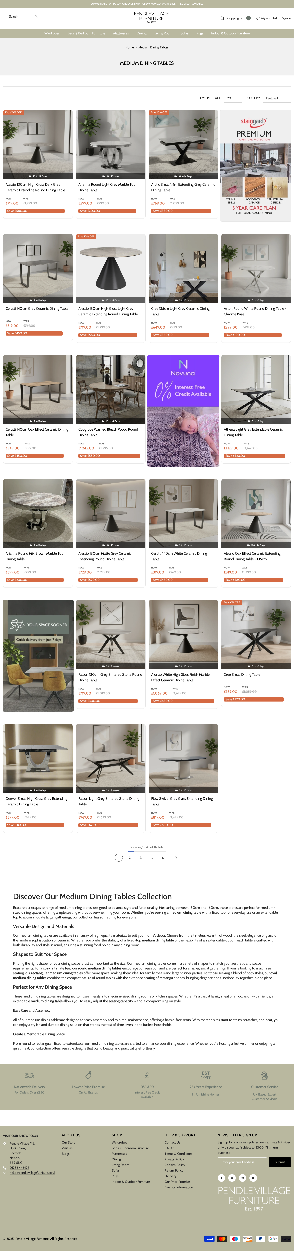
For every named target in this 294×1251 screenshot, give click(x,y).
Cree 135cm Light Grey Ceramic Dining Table (180, 311)
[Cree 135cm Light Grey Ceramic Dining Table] (183, 268)
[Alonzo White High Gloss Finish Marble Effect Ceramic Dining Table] (183, 634)
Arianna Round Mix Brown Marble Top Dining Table (34, 556)
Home (129, 47)
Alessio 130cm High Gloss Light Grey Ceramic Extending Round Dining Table (108, 311)
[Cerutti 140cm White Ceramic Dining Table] (183, 513)
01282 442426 (19, 1168)
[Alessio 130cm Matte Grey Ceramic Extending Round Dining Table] (110, 513)
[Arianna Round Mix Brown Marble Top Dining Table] (38, 513)
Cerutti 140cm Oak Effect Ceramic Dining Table (37, 432)
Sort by (253, 98)
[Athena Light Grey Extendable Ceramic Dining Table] (256, 389)
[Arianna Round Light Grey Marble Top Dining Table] (110, 144)
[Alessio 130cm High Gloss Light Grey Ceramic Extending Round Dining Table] (110, 268)
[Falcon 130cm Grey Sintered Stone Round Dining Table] (110, 634)
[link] (29, 1087)
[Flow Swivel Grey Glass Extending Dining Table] (183, 758)
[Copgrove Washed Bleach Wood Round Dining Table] (110, 389)
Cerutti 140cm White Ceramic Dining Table (179, 556)
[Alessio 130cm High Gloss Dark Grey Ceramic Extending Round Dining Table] (38, 144)
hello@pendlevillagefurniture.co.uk (32, 1173)
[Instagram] (232, 1178)
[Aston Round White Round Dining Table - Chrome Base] (256, 268)
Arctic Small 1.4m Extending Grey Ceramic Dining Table (183, 187)
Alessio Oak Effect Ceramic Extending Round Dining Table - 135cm (252, 556)
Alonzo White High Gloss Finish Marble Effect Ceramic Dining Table (180, 677)
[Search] (23, 16)
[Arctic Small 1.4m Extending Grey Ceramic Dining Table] (183, 144)
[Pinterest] (242, 1178)
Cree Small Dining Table (242, 674)
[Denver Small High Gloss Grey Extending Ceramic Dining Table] (38, 758)
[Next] (176, 858)
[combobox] (20, 16)
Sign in (286, 18)
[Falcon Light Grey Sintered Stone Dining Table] (110, 758)
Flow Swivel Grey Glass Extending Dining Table (182, 801)
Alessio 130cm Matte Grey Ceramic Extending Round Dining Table (104, 556)
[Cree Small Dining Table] (256, 634)
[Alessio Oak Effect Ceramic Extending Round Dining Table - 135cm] (256, 513)
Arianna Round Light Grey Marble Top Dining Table (106, 187)
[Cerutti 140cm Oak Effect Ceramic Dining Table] (38, 389)
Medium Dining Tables (153, 47)
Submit (280, 1162)
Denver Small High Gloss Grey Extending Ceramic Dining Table (36, 801)
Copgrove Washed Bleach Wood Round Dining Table (108, 432)
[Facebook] (221, 1178)
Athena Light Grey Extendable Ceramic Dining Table (253, 432)
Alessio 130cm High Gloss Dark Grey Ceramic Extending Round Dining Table (35, 187)
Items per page (209, 98)
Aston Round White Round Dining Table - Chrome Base (255, 311)
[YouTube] (253, 1178)
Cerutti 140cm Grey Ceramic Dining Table (37, 308)
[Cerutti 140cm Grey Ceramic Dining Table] (38, 268)
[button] (233, 98)
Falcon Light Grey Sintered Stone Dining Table (108, 801)
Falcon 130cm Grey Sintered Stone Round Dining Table (110, 677)
